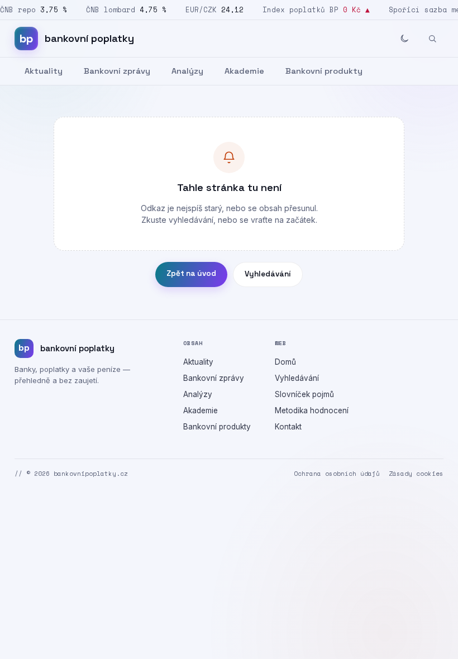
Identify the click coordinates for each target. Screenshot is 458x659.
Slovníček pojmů (304, 394)
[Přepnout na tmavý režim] (404, 38)
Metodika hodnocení (312, 410)
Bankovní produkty (323, 71)
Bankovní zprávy (117, 71)
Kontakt (288, 426)
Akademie (244, 71)
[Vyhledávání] (432, 38)
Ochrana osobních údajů (337, 473)
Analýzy (187, 71)
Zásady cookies (416, 473)
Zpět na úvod (191, 273)
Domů (285, 361)
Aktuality (44, 71)
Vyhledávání (268, 274)
